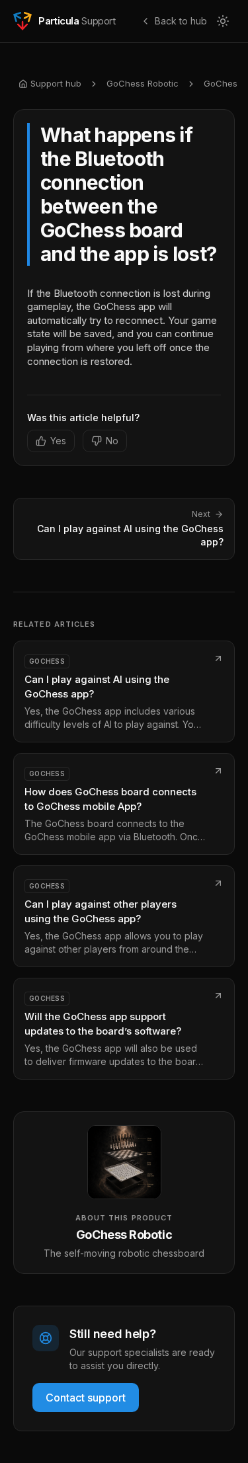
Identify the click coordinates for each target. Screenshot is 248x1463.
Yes (58, 440)
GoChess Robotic (142, 83)
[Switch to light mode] (223, 21)
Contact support (86, 1397)
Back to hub (181, 20)
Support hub (55, 83)
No (112, 440)
